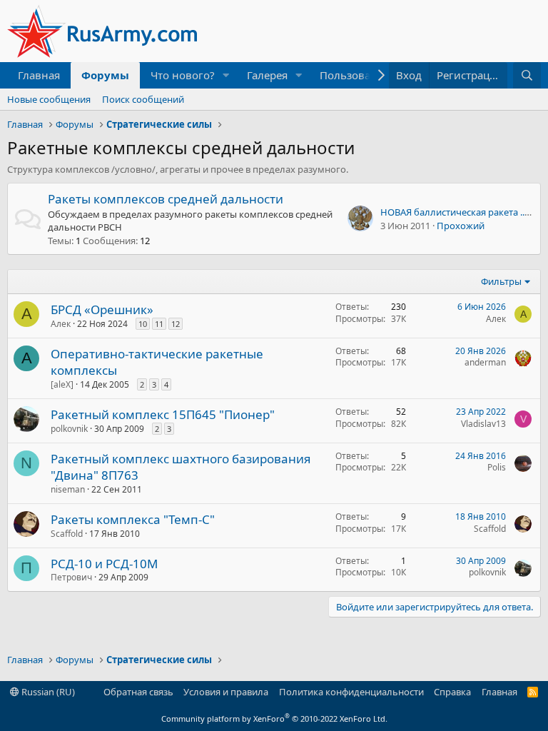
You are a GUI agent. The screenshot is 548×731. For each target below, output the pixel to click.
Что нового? (183, 75)
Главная (39, 75)
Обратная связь (138, 691)
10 (142, 323)
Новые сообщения (49, 99)
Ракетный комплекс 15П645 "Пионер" (163, 414)
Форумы (105, 75)
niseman (68, 489)
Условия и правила (225, 691)
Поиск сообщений (143, 99)
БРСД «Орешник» (102, 309)
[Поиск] (527, 75)
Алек (61, 324)
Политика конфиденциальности (351, 691)
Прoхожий (460, 225)
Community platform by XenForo (274, 718)
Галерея (267, 75)
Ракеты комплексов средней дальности (165, 199)
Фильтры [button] (501, 281)
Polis (496, 467)
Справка (452, 691)
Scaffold (67, 534)
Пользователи (357, 75)
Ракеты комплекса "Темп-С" (133, 519)
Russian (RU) (47, 691)
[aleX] (62, 384)
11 (159, 323)
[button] (226, 75)
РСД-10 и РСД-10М (104, 563)
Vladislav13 (483, 424)
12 (175, 323)
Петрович (71, 577)
